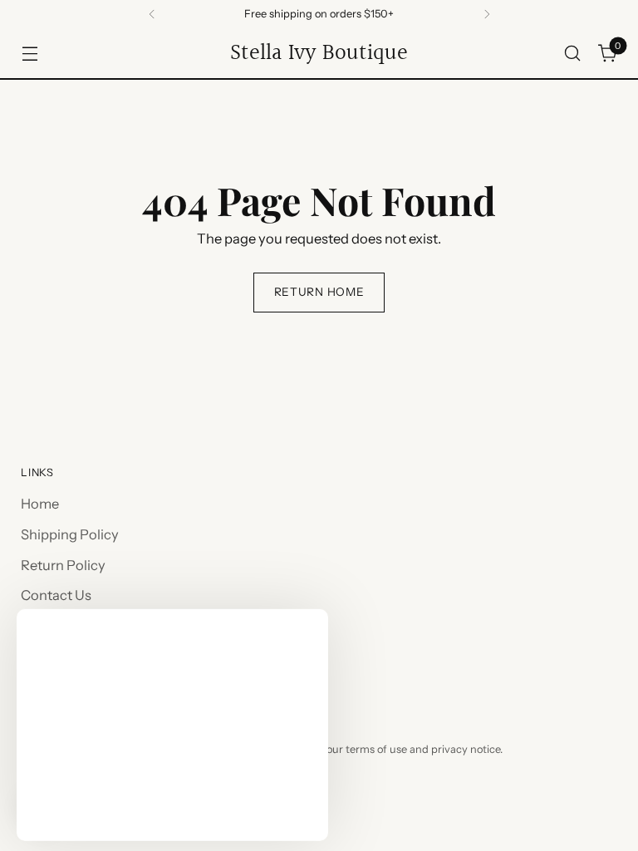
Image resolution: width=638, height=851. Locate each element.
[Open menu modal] (29, 54)
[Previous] (152, 14)
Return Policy (63, 565)
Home (40, 503)
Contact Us (56, 595)
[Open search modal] (573, 54)
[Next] (487, 14)
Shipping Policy (70, 534)
